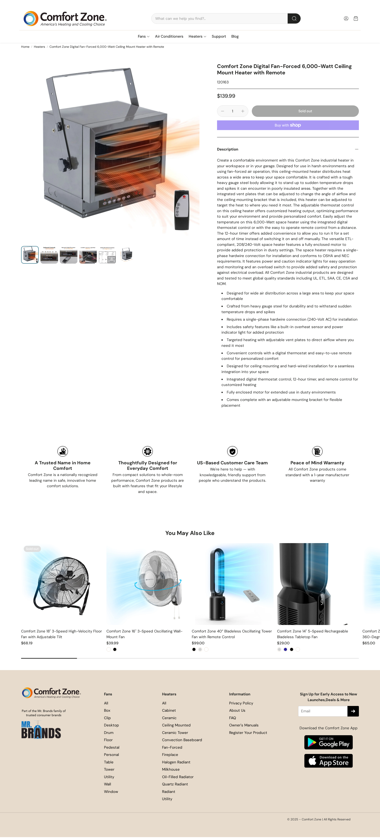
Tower (109, 769)
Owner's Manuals (244, 725)
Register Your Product (248, 732)
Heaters (39, 47)
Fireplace (170, 754)
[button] (226, 18)
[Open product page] (147, 584)
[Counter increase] (243, 111)
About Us (237, 710)
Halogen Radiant (176, 762)
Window (111, 791)
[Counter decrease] (223, 111)
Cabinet (169, 710)
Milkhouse (171, 769)
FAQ (232, 717)
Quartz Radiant (175, 784)
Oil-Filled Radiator (178, 776)
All (106, 703)
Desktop (111, 725)
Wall (107, 784)
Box (107, 710)
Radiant (168, 791)
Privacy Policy (241, 703)
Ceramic (169, 717)
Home (25, 47)
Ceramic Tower (175, 732)
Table (108, 762)
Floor (108, 739)
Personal (111, 754)
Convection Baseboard (182, 739)
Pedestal (111, 747)
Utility (109, 776)
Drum (108, 732)
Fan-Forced (172, 747)
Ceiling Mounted (176, 725)
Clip (107, 717)
